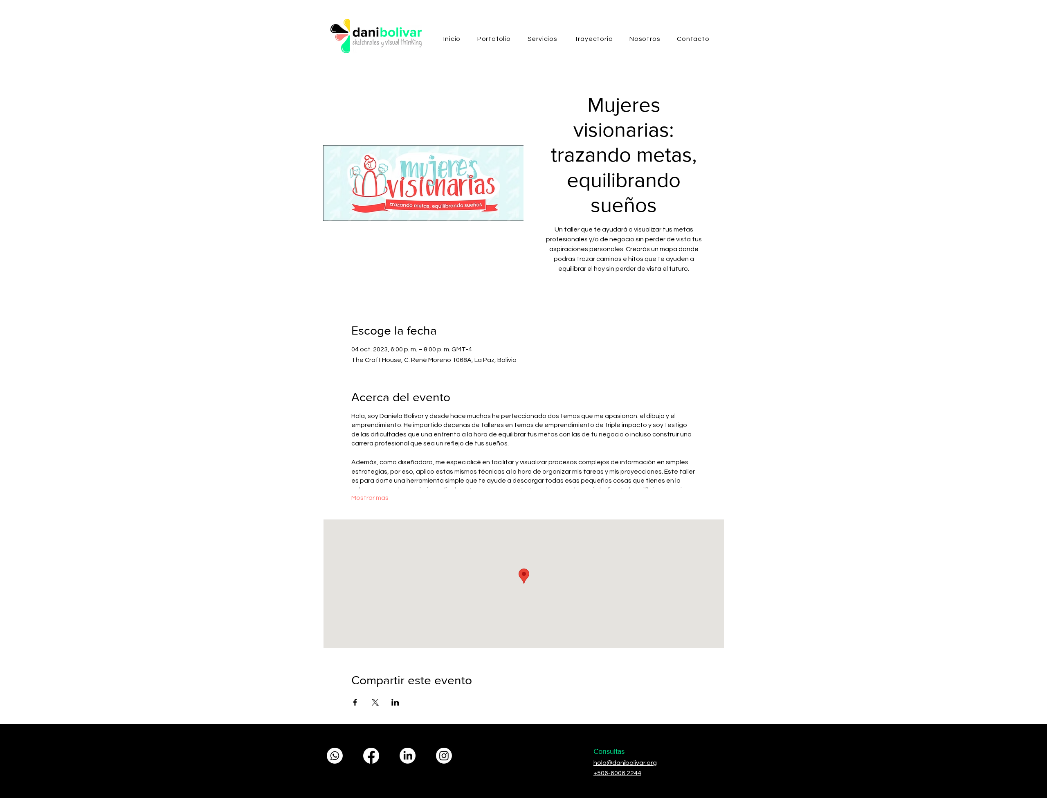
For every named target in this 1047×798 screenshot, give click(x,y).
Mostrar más (370, 498)
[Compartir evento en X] (375, 702)
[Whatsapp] (335, 756)
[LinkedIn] (408, 756)
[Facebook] (371, 756)
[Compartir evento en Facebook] (355, 702)
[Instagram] (444, 756)
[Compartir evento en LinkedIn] (395, 702)
